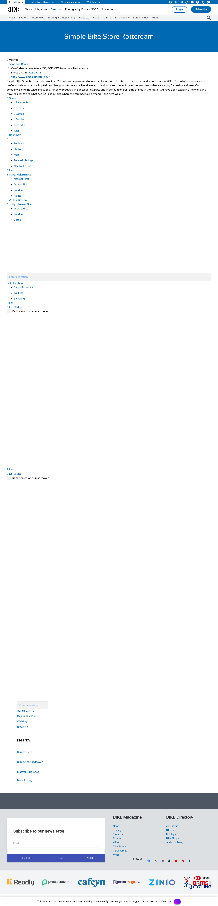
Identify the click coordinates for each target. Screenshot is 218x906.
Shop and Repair (18, 64)
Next (90, 858)
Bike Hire (171, 830)
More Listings (25, 780)
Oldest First (21, 184)
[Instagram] (162, 861)
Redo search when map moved (30, 311)
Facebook (21, 102)
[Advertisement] (109, 801)
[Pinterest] (183, 861)
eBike (116, 842)
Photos (18, 149)
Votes (17, 219)
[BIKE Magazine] (13, 9)
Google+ (20, 113)
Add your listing (174, 842)
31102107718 (33, 72)
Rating (17, 195)
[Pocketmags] (126, 882)
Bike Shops (172, 838)
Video (116, 854)
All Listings (172, 826)
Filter (10, 170)
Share (12, 98)
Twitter (19, 108)
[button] (208, 18)
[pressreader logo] (55, 882)
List (10, 307)
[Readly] (20, 882)
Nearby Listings (23, 166)
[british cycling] (197, 882)
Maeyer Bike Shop (28, 771)
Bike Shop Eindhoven (30, 761)
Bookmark (14, 134)
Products (118, 834)
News (116, 826)
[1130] (162, 882)
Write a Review (17, 200)
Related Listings (23, 160)
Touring (117, 830)
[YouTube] (176, 861)
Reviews (19, 143)
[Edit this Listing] (7, 139)
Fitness (117, 838)
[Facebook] (149, 861)
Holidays (171, 834)
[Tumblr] (189, 861)
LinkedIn (19, 125)
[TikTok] (169, 861)
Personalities (120, 850)
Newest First (21, 178)
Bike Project (24, 752)
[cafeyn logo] (91, 882)
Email (16, 843)
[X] (155, 861)
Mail (16, 130)
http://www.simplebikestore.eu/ (30, 76)
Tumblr (19, 119)
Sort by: (19, 174)
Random (19, 190)
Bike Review (119, 846)
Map (16, 154)
